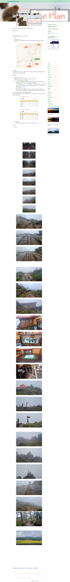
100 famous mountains (17, 568)
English (21, 77)
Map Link (15, 41)
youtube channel (55, 28)
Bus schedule (23, 87)
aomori (23, 568)
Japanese (24, 77)
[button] (13, 11)
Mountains (30, 568)
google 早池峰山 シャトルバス (24, 86)
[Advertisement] (59, 56)
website (39, 85)
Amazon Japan (50, 31)
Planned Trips (35, 568)
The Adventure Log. (13, 1)
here (36, 78)
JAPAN (26, 568)
